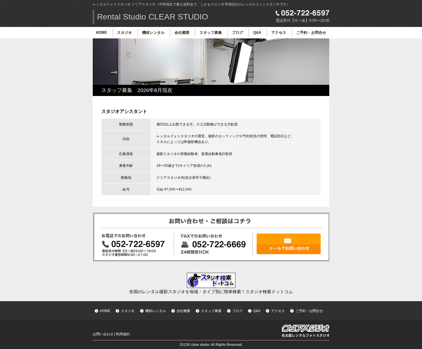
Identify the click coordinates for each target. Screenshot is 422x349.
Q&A (257, 32)
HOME (101, 32)
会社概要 (182, 32)
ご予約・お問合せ (311, 32)
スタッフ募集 (211, 32)
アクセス (278, 32)
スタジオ (124, 32)
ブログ (237, 32)
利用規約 (123, 334)
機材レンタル (153, 32)
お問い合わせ (103, 334)
